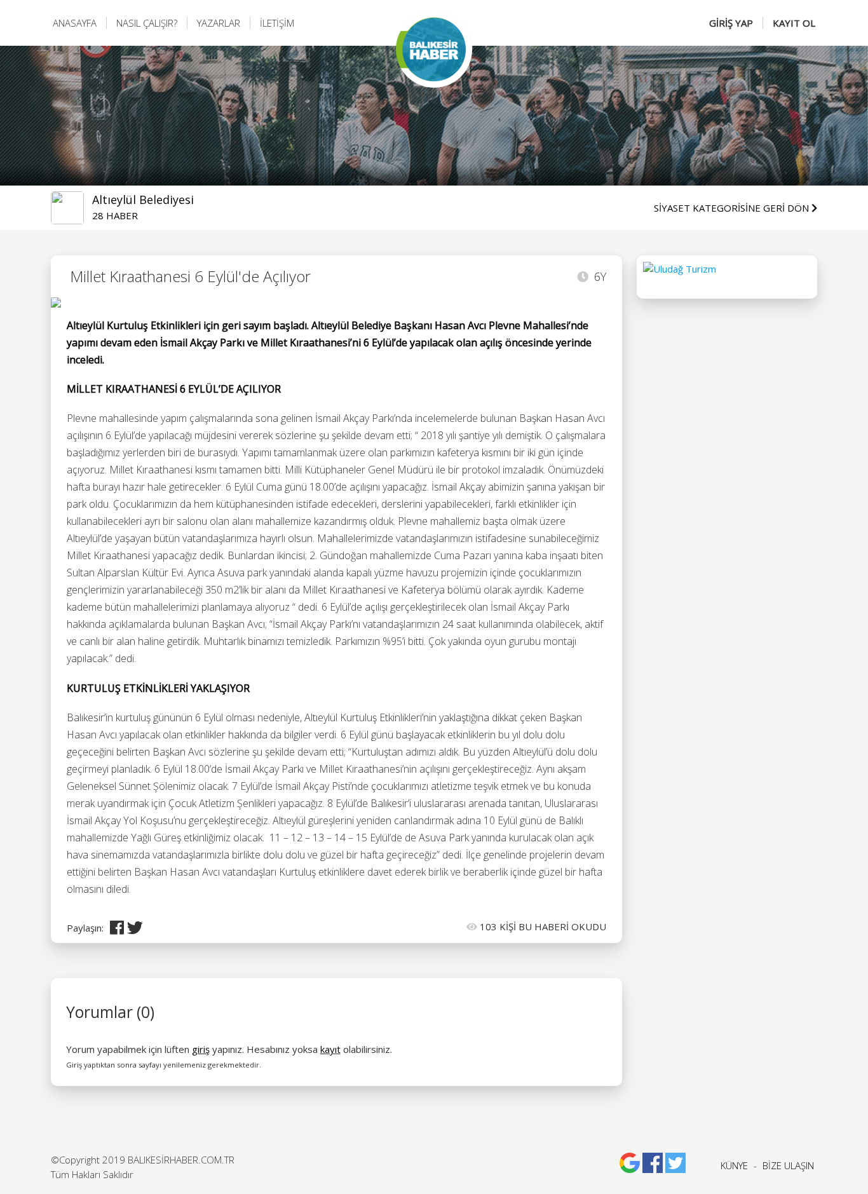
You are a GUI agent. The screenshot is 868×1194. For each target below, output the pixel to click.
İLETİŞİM (277, 23)
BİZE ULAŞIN (788, 1165)
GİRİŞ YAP (731, 23)
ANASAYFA (75, 23)
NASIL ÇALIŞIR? (146, 23)
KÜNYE (734, 1165)
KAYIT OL (794, 23)
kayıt (330, 1049)
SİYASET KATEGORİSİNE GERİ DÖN (732, 207)
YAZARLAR (218, 23)
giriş (201, 1049)
